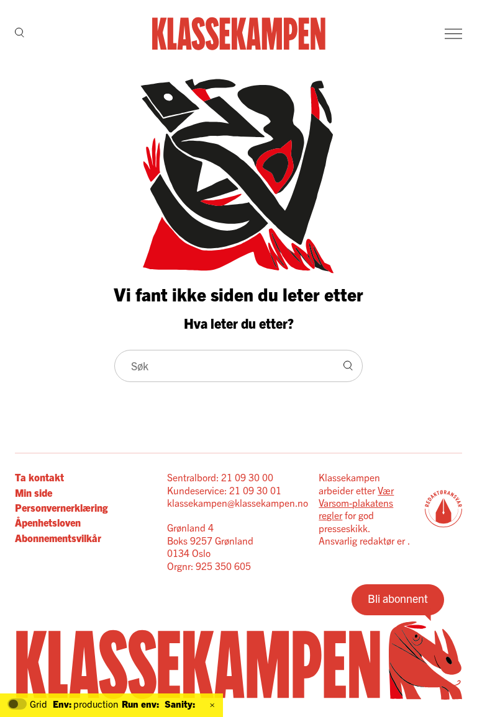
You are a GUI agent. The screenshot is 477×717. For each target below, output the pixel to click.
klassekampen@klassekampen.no (237, 502)
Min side (33, 492)
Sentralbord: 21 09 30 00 (220, 477)
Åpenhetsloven (48, 522)
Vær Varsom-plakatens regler (356, 503)
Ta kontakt (39, 477)
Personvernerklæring (61, 507)
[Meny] (453, 34)
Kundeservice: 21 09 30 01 (224, 490)
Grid (38, 704)
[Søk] (19, 33)
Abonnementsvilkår (58, 538)
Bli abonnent (398, 598)
